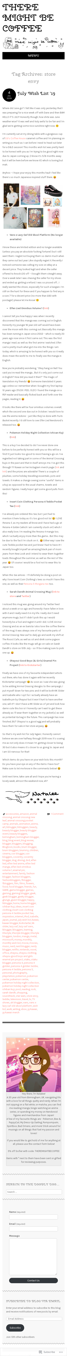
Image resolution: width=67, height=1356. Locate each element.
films (22, 883)
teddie (5, 999)
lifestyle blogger (21, 933)
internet (19, 916)
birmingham (9, 837)
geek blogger (9, 896)
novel (33, 949)
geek (33, 893)
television (15, 999)
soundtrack (8, 996)
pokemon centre (19, 979)
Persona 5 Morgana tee (36, 583)
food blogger (16, 886)
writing (16, 1009)
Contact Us (33, 1280)
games (30, 890)
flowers (30, 883)
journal (13, 919)
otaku (27, 959)
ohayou (14, 952)
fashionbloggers (11, 880)
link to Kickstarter (30, 665)
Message (14, 1235)
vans (25, 1002)
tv (30, 999)
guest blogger (18, 900)
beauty (33, 827)
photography (20, 972)
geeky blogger (26, 896)
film (16, 883)
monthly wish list (11, 943)
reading (26, 989)
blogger (6, 843)
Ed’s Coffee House (15, 138)
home (16, 903)
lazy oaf (13, 926)
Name (17, 1212)
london (17, 936)
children (34, 850)
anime (34, 823)
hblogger (7, 903)
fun (34, 886)
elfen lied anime (15, 863)
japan (5, 919)
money (18, 939)
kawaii (35, 919)
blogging (28, 843)
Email (17, 1224)
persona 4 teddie (11, 969)
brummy (24, 850)
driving (21, 860)
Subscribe (15, 1327)
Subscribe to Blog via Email (33, 1301)
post (18, 989)
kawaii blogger (10, 923)
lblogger (7, 929)
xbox (24, 1009)
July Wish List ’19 (36, 93)
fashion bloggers (21, 876)
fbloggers (7, 883)
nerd (12, 946)
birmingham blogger (28, 837)
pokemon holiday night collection (20, 982)
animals (14, 823)
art (3, 827)
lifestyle (6, 933)
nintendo (24, 949)
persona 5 (27, 969)
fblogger (26, 880)
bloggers (17, 843)
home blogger (28, 903)
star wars (21, 996)
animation (24, 823)
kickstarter (25, 923)
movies (33, 943)
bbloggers (23, 827)
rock (33, 989)
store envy (32, 996)
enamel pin (19, 870)
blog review (27, 840)
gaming (6, 893)
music (5, 946)
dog (14, 860)
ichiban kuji (8, 906)
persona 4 (17, 962)
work (9, 1009)
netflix (15, 949)
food (5, 886)
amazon (24, 813)
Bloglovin (7, 847)
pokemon (21, 976)
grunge (6, 900)
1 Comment (57, 813)
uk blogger (16, 1002)
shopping (22, 992)
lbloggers (17, 929)
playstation (8, 976)
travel (25, 999)
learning (28, 929)
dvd (28, 860)
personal (7, 972)
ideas (19, 906)
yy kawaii (32, 1009)
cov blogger (18, 853)
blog (4, 840)
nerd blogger (23, 946)
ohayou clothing (27, 952)
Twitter (25, 596)
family (22, 873)
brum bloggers (10, 850)
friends (28, 886)
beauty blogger (10, 830)
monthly (27, 939)
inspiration (8, 916)
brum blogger (29, 847)
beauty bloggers (18, 833)
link (46, 308)
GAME (5, 890)
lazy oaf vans (26, 926)
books (17, 847)
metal (33, 936)
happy (30, 900)
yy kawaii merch (10, 1012)
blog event (14, 840)
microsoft (7, 939)
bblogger (11, 827)
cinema (6, 853)
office (5, 952)
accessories (12, 813)
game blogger (17, 890)
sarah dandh (9, 992)
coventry (18, 857)
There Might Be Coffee (28, 17)
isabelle (34, 916)
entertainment (10, 873)
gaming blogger (20, 893)
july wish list (24, 919)
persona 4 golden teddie (24, 966)
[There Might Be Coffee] (33, 49)
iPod (26, 916)
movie (25, 943)
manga (25, 936)
